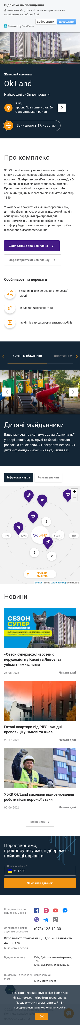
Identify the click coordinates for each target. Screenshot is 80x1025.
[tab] (27, 356)
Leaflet (38, 582)
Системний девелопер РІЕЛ (18, 976)
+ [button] (74, 491)
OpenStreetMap (58, 582)
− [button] (74, 497)
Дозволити (66, 21)
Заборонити (45, 21)
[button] (40, 628)
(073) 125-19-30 (47, 929)
